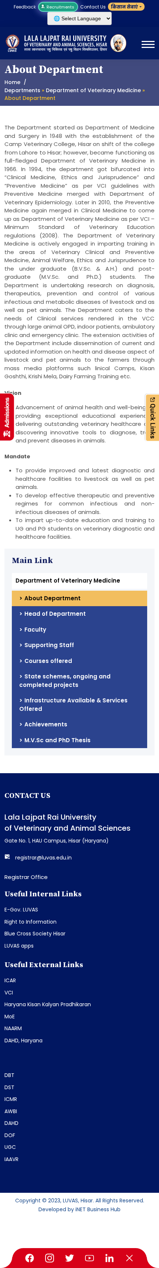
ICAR (10, 980)
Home (12, 82)
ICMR (10, 1099)
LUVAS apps (19, 945)
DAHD (11, 1123)
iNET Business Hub (98, 1209)
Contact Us (93, 7)
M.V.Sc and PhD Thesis (57, 740)
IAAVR (11, 1159)
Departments (22, 90)
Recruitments (59, 7)
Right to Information (30, 921)
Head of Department (55, 614)
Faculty (35, 629)
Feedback (25, 7)
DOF (9, 1135)
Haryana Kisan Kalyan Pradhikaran (47, 1004)
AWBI (10, 1111)
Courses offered (48, 661)
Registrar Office (26, 877)
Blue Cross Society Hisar (34, 933)
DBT (9, 1075)
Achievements (45, 724)
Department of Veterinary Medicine (93, 90)
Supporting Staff (49, 645)
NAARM (13, 1028)
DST (9, 1087)
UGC (10, 1147)
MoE (9, 1016)
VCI (8, 992)
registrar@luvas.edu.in (43, 857)
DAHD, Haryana (23, 1040)
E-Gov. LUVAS (21, 909)
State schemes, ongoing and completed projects (65, 681)
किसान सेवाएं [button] (124, 7)
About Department (52, 598)
